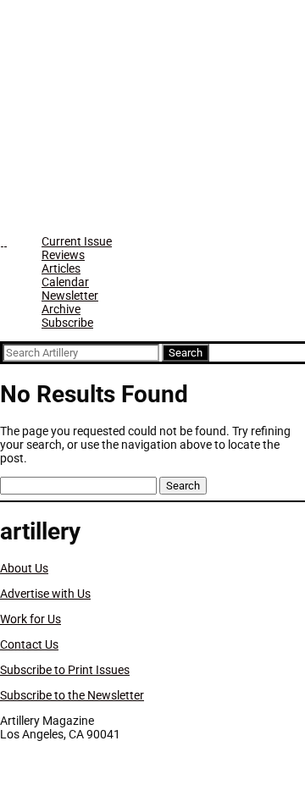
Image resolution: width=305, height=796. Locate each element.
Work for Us (30, 619)
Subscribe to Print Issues (65, 670)
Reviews (63, 255)
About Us (24, 568)
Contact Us (29, 644)
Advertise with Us (45, 593)
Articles (61, 268)
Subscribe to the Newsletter (72, 695)
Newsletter (70, 295)
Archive (61, 309)
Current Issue (77, 241)
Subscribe (67, 322)
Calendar (65, 282)
